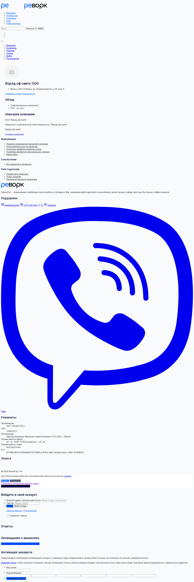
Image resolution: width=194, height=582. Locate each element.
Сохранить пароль (18, 515)
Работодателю (13, 23)
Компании (11, 18)
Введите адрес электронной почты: (23, 500)
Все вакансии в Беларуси (18, 164)
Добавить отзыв (13, 94)
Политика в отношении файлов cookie (20, 483)
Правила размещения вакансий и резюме (27, 144)
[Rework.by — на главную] (12, 187)
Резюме (10, 50)
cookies (67, 476)
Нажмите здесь (8, 563)
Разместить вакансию (17, 174)
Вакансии (11, 13)
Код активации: (14, 573)
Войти (9, 56)
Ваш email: (11, 567)
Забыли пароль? (14, 511)
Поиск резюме (13, 176)
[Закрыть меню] (2, 41)
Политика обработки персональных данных (28, 152)
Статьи (9, 53)
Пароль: (10, 503)
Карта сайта (12, 154)
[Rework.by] (24, 8)
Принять (5, 481)
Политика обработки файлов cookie (23, 149)
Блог (8, 21)
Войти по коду (20, 506)
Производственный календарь (21, 179)
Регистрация (12, 58)
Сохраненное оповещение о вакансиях (20, 543)
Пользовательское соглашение (22, 146)
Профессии (12, 15)
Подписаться (28, 94)
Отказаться (15, 481)
